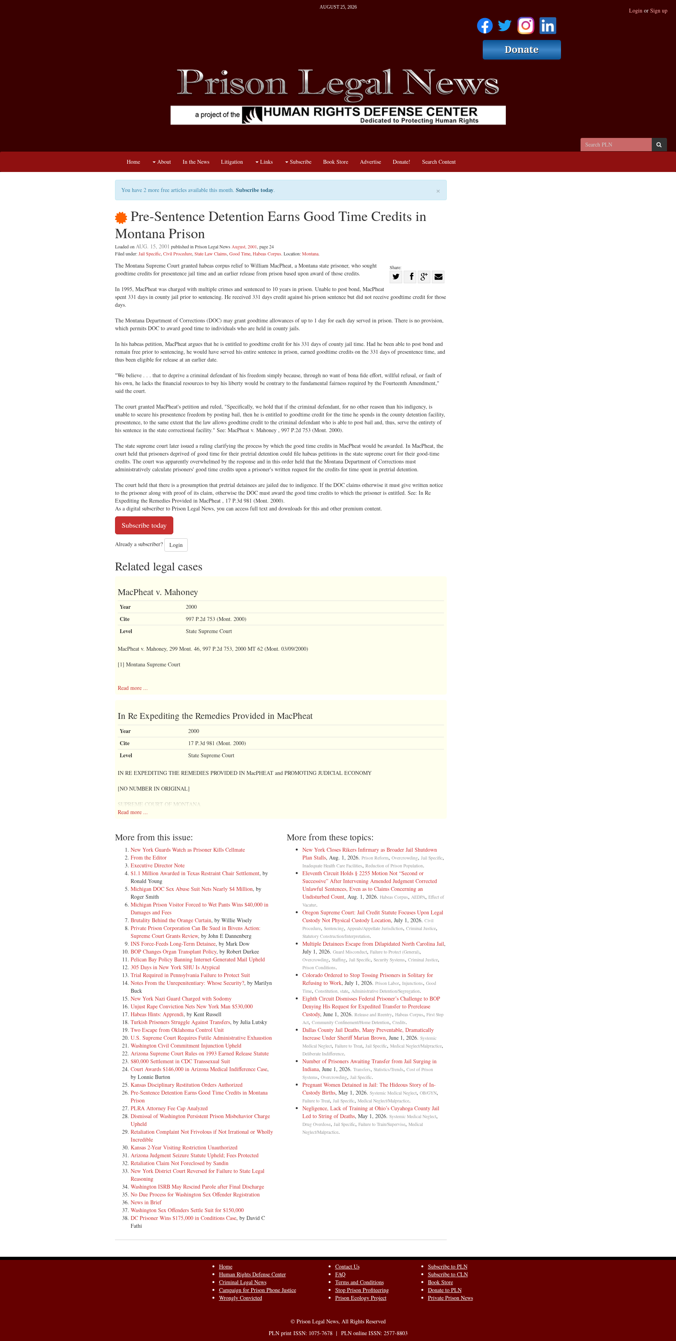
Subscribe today (254, 190)
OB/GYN (428, 1093)
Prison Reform (374, 858)
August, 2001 (244, 246)
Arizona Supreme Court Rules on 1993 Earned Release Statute (200, 1053)
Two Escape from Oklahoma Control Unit (177, 1029)
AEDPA (418, 897)
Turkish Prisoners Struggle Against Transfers (180, 1022)
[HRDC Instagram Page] (526, 23)
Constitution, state (331, 991)
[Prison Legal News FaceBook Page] (485, 23)
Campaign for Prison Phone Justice (257, 1290)
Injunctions (412, 983)
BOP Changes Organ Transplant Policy (173, 951)
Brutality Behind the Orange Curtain (171, 920)
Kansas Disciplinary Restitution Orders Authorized (187, 1084)
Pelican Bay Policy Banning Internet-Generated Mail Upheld (198, 959)
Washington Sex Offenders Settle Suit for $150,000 (187, 1210)
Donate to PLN (445, 1290)
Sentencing (334, 928)
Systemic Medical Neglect (393, 1093)
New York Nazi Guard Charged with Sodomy (181, 998)
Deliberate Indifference (323, 1054)
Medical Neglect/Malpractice (416, 1046)
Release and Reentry (373, 1014)
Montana (310, 253)
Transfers (361, 1069)
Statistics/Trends (388, 1069)
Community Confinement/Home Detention (350, 1022)
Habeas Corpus (267, 253)
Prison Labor (387, 983)
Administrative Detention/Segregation (385, 991)
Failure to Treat (348, 1046)
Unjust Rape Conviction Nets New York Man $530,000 (192, 1006)
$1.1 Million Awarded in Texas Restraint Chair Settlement (195, 873)
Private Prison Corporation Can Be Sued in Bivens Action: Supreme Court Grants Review (196, 931)
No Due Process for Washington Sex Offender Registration (195, 1194)
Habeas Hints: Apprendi (157, 1014)
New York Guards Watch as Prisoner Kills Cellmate (188, 849)
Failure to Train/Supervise (381, 1124)
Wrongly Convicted (240, 1297)
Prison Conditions (319, 967)
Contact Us (347, 1266)
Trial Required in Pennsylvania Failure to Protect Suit (190, 975)
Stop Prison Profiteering (362, 1290)
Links (266, 161)
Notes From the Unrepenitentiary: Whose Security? (187, 982)
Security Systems (389, 960)
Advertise (370, 161)
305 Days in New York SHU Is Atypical (175, 967)
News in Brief (146, 1202)
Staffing (339, 960)
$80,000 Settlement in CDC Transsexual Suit (180, 1061)
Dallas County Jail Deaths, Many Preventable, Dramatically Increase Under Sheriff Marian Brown (368, 1033)
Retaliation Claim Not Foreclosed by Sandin (179, 1163)
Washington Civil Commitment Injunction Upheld (186, 1045)
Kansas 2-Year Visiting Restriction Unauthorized (184, 1147)
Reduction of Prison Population (394, 866)
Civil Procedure (177, 253)
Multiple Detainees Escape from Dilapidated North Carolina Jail (373, 943)
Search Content (439, 161)
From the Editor (149, 857)
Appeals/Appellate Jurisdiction (375, 928)
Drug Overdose (316, 1124)
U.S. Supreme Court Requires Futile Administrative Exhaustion (201, 1037)
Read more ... (133, 687)
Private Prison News (450, 1297)
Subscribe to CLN (448, 1274)
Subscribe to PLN (447, 1266)
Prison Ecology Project (361, 1297)
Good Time (239, 253)
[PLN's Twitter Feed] (505, 23)
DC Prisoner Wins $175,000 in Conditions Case (183, 1218)
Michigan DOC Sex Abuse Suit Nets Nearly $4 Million (192, 888)
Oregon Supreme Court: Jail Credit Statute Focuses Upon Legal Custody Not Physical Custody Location (372, 916)
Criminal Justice (421, 928)
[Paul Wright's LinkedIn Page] (547, 23)
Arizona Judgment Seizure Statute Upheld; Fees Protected (195, 1155)
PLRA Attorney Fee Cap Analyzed (169, 1108)
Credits (399, 1022)
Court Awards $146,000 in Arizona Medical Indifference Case (199, 1069)
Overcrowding (405, 858)
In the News (196, 161)
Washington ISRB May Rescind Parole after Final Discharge (197, 1186)
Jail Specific (149, 253)
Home (133, 161)
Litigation (232, 161)
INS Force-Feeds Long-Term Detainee (173, 943)
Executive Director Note (158, 865)
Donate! (401, 161)
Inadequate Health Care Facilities (332, 866)
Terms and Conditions (359, 1282)
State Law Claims (210, 253)
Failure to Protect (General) (394, 952)
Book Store (335, 161)
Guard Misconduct (350, 952)
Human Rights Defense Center (252, 1274)
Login (635, 10)
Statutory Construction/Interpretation (336, 936)
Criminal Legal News (242, 1282)
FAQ (340, 1274)
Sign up (658, 10)
